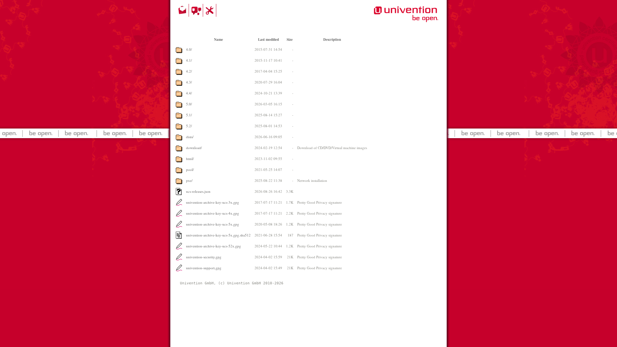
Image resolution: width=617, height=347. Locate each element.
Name (218, 39)
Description (332, 39)
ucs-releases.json (198, 191)
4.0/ (189, 49)
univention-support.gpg (203, 267)
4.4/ (189, 93)
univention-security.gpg (203, 256)
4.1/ (189, 60)
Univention (393, 17)
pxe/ (189, 180)
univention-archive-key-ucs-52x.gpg (213, 246)
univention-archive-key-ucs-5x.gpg (212, 224)
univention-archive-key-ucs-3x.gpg (212, 202)
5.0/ (189, 104)
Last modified (268, 39)
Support (210, 10)
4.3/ (189, 82)
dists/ (189, 136)
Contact (183, 10)
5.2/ (189, 125)
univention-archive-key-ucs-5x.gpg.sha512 (218, 235)
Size (290, 39)
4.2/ (189, 71)
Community (197, 10)
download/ (194, 147)
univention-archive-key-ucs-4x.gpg (212, 213)
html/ (190, 158)
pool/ (190, 169)
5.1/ (189, 114)
